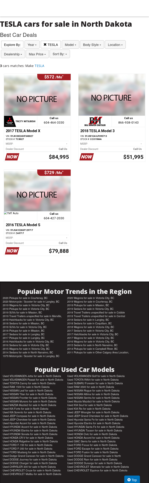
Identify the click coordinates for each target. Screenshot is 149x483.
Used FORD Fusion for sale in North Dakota (92, 452)
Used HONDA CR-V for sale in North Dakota (28, 437)
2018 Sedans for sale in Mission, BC (23, 323)
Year (31, 44)
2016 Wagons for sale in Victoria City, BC (90, 341)
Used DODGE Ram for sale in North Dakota (92, 459)
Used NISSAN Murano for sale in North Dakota (29, 401)
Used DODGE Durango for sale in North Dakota (94, 463)
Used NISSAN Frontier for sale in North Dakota (30, 398)
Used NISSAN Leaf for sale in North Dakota (28, 390)
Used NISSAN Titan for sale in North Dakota (28, 394)
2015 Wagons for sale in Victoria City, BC (26, 348)
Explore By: (12, 44)
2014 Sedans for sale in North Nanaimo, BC (28, 352)
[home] (74, 8)
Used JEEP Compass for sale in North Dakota (29, 416)
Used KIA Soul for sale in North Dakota (89, 405)
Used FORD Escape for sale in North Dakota (92, 448)
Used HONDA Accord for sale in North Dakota (93, 437)
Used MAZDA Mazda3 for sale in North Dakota (29, 405)
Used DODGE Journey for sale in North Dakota (30, 459)
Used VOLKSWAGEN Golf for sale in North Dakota (96, 376)
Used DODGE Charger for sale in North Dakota (30, 463)
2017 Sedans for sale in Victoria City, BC (90, 330)
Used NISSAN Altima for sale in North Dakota (93, 394)
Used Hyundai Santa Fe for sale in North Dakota (95, 419)
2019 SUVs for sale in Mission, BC (22, 312)
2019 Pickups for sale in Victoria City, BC (26, 309)
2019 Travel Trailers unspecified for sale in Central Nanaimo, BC (96, 316)
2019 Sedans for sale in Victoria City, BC (90, 309)
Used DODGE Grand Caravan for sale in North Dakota (94, 456)
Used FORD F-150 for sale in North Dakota (27, 445)
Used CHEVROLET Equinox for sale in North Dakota (97, 470)
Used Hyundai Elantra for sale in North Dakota (93, 423)
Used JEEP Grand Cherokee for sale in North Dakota (97, 416)
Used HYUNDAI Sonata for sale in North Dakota (30, 434)
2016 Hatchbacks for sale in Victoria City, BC (28, 341)
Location (114, 44)
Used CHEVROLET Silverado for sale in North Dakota (98, 466)
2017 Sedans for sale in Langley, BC (24, 334)
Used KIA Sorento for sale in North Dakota (27, 412)
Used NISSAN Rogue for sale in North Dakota (93, 390)
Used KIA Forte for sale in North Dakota (25, 408)
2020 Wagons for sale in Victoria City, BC (90, 298)
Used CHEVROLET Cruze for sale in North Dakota (32, 470)
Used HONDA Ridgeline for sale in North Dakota (30, 441)
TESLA (52, 44)
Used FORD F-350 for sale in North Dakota (27, 448)
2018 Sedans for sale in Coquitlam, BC (89, 323)
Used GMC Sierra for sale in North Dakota (91, 441)
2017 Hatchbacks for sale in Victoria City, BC (92, 334)
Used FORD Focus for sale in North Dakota (92, 445)
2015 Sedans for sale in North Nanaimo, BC (92, 345)
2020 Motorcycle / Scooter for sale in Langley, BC (31, 301)
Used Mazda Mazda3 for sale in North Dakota (93, 401)
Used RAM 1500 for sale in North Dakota (26, 387)
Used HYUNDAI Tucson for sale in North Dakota (94, 430)
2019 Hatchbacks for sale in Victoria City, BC (28, 319)
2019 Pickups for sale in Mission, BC (88, 305)
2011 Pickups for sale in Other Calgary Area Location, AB (98, 352)
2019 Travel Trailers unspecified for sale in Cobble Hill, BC (96, 312)
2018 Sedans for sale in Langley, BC (88, 319)
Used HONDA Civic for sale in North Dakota (92, 434)
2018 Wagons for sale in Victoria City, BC (90, 327)
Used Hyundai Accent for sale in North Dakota (29, 423)
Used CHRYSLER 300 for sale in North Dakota (29, 466)
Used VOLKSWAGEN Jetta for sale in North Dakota (32, 376)
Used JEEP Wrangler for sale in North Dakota (93, 412)
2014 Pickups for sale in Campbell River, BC (92, 348)
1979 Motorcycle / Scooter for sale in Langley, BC (31, 356)
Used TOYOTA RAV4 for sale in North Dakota (93, 379)
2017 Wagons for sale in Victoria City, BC (90, 338)
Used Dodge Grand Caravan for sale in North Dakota (33, 456)
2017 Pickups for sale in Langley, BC (24, 338)
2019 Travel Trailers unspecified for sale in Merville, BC (32, 316)
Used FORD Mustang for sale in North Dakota (29, 452)
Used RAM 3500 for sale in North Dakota (90, 387)
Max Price (36, 54)
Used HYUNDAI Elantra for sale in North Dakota (30, 430)
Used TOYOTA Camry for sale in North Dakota (29, 383)
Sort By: (59, 53)
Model (70, 44)
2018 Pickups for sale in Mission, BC (24, 330)
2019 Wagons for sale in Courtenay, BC (89, 301)
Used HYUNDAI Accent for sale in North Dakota (30, 427)
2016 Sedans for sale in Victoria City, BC (26, 345)
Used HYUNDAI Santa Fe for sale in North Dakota (95, 427)
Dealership (12, 54)
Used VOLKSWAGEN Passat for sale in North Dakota (33, 379)
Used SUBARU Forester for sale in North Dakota (95, 383)
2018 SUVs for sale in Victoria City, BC (25, 327)
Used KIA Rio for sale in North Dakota (88, 408)
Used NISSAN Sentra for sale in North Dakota (93, 398)
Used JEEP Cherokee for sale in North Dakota (29, 419)
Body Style (91, 44)
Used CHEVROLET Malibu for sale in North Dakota (32, 474)
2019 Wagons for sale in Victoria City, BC (26, 305)
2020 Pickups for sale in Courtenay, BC (25, 298)
